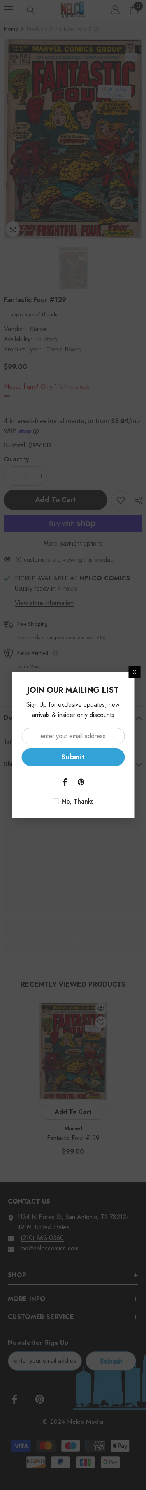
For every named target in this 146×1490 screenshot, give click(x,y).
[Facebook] (65, 782)
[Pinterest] (81, 782)
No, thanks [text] (77, 801)
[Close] (134, 672)
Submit (73, 757)
